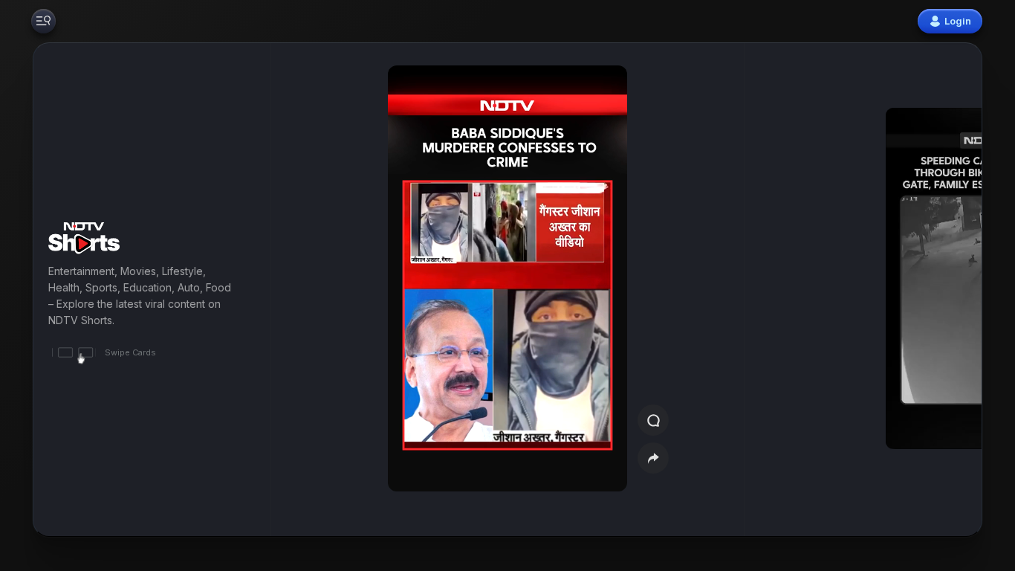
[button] (905, 289)
